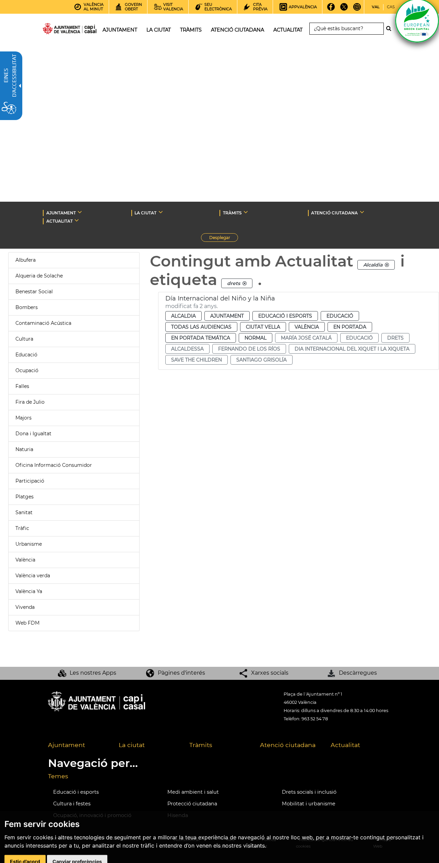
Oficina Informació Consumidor (53, 465)
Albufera (25, 260)
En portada (349, 327)
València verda (32, 575)
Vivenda (25, 607)
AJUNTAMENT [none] (61, 212)
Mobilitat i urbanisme (308, 804)
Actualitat (345, 744)
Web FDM (27, 623)
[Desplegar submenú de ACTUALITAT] (76, 220)
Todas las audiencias (201, 327)
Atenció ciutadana (288, 744)
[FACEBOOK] (330, 9)
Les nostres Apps (93, 673)
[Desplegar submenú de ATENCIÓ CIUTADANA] (362, 212)
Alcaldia (183, 316)
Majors (23, 418)
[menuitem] (78, 745)
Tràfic (22, 528)
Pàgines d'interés (181, 673)
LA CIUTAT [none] (145, 212)
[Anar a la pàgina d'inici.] (57, 30)
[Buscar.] (390, 28)
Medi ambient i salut (193, 792)
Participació (29, 481)
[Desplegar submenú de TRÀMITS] (246, 212)
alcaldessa (187, 349)
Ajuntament (227, 316)
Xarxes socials (269, 673)
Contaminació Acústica (43, 323)
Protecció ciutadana (192, 804)
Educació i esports (285, 316)
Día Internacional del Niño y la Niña (220, 298)
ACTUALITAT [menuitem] (287, 30)
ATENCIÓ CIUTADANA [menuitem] (237, 30)
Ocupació (26, 370)
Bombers (26, 307)
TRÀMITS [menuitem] (191, 30)
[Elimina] (387, 265)
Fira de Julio (30, 402)
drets (395, 338)
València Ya (28, 591)
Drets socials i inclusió (309, 792)
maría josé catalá (306, 338)
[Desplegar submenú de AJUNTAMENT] (80, 212)
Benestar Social (34, 291)
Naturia (24, 449)
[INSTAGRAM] (356, 9)
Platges (24, 497)
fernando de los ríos (249, 349)
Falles (22, 386)
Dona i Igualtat (33, 433)
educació (359, 338)
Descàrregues (358, 673)
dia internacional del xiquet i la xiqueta (352, 349)
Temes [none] (58, 776)
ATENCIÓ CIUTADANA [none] (334, 212)
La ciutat (132, 744)
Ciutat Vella (263, 327)
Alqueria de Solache (39, 276)
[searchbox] (346, 29)
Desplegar (223, 238)
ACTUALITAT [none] (59, 221)
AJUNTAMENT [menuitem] (120, 30)
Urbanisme (28, 544)
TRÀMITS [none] (232, 212)
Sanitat (24, 512)
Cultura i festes (72, 804)
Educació (26, 355)
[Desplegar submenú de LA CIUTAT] (160, 212)
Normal (255, 338)
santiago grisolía (261, 360)
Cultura (24, 339)
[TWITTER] (343, 9)
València (25, 560)
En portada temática (200, 338)
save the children (196, 360)
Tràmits (200, 744)
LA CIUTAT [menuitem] (158, 30)
